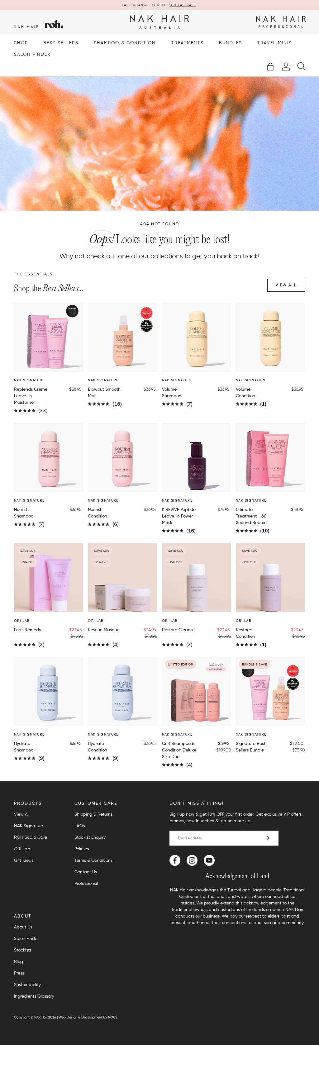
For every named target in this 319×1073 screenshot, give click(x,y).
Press (19, 973)
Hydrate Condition (97, 747)
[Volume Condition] (270, 337)
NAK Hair (40, 1017)
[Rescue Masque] (122, 577)
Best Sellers (61, 42)
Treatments (187, 42)
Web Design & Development (80, 1017)
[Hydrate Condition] (122, 691)
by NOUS (110, 1017)
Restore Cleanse (178, 629)
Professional (86, 883)
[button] (270, 66)
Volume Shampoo (171, 392)
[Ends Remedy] (48, 577)
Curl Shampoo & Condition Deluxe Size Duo (179, 750)
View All (22, 814)
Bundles (230, 42)
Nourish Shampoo (23, 513)
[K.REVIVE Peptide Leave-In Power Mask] (196, 457)
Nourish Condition (97, 513)
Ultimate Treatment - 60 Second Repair (251, 516)
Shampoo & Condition (125, 42)
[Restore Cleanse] (196, 577)
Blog (18, 961)
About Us (23, 927)
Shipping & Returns (93, 814)
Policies (81, 848)
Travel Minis (274, 42)
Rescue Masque (104, 629)
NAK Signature (28, 825)
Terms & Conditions (93, 860)
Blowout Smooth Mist (104, 392)
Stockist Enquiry (90, 837)
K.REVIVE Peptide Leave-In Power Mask (179, 516)
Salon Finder (32, 54)
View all (286, 285)
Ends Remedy (27, 629)
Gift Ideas (23, 860)
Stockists (22, 950)
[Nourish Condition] (122, 457)
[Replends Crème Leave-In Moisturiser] (48, 337)
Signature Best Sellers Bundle (250, 747)
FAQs (79, 825)
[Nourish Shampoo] (48, 457)
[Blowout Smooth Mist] (122, 337)
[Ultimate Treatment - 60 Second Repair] (270, 457)
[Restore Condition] (270, 577)
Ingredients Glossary (34, 996)
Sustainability (27, 984)
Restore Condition (245, 633)
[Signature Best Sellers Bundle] (270, 691)
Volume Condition (245, 392)
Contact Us (85, 872)
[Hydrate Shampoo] (48, 691)
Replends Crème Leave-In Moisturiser (30, 395)
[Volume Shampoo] (196, 337)
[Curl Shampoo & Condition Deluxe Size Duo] (196, 691)
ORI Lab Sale (182, 5)
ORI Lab (22, 848)
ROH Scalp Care (30, 837)
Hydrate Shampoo (23, 747)
